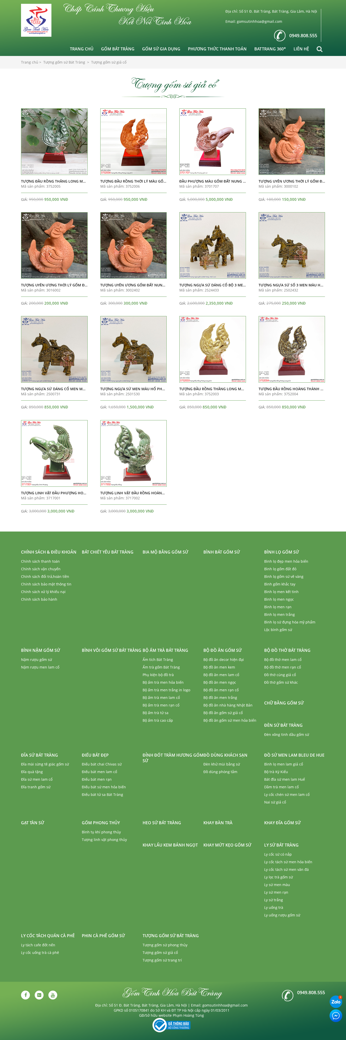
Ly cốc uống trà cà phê (40, 952)
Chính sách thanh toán (40, 561)
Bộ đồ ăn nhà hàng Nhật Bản (228, 705)
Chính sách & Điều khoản (48, 552)
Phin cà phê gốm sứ (103, 935)
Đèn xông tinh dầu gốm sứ (286, 734)
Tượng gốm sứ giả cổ (160, 952)
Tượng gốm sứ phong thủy (165, 945)
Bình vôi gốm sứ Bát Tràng (111, 650)
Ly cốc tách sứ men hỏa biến (288, 861)
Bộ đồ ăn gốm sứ (222, 650)
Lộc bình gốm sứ (278, 629)
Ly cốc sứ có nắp (278, 854)
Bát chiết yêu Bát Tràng (107, 552)
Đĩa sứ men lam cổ (36, 779)
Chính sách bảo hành (39, 599)
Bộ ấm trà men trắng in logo (166, 690)
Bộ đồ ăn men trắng (220, 697)
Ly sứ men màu (277, 884)
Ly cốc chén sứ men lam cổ (287, 794)
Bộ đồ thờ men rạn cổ (282, 667)
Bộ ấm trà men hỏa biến (163, 682)
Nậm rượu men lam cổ (40, 667)
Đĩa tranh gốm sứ (35, 786)
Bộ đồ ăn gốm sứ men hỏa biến (229, 720)
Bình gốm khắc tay (279, 584)
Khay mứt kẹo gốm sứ (227, 845)
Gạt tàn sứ (32, 823)
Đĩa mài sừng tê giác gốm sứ (45, 764)
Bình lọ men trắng (279, 614)
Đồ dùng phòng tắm (220, 771)
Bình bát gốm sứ (221, 552)
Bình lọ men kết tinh (281, 591)
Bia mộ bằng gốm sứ (165, 552)
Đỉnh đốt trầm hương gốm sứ (173, 758)
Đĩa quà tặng (32, 771)
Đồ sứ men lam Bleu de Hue (294, 755)
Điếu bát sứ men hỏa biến (104, 786)
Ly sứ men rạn (276, 892)
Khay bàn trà (218, 823)
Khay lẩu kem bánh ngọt (170, 845)
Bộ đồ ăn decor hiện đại (223, 659)
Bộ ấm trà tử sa (155, 712)
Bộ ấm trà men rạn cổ (161, 705)
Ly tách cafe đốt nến (38, 945)
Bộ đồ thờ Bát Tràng (287, 650)
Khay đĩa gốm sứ (282, 823)
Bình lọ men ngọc (279, 599)
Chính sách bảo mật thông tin (46, 584)
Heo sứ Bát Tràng (162, 823)
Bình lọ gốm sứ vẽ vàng (283, 576)
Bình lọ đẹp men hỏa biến (286, 561)
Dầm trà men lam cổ (281, 786)
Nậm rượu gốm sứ (36, 659)
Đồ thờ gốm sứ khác (281, 682)
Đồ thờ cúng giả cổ (280, 674)
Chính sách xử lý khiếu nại (43, 591)
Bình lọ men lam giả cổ (283, 764)
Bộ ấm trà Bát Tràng (165, 650)
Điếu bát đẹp (95, 755)
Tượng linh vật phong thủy (104, 839)
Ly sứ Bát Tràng (281, 845)
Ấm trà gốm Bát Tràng (161, 667)
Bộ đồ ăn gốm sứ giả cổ (223, 712)
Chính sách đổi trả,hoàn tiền (45, 576)
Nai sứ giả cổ (275, 802)
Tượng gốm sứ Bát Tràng (171, 935)
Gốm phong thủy (101, 823)
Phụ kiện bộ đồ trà (158, 674)
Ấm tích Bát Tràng (158, 659)
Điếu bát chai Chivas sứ (102, 764)
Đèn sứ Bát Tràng (283, 725)
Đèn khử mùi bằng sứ (221, 764)
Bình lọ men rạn (278, 606)
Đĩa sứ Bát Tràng (39, 755)
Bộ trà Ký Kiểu (276, 771)
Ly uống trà (273, 907)
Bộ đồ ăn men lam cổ (221, 674)
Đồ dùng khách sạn (225, 755)
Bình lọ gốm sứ (281, 552)
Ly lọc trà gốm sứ (278, 877)
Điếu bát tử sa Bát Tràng (102, 794)
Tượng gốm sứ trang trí (162, 960)
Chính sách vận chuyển (41, 568)
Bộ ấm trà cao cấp (158, 720)
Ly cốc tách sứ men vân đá (286, 869)
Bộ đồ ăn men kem (219, 667)
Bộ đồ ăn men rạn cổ (221, 690)
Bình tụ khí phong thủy (101, 832)
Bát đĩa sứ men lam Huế (284, 779)
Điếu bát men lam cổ (99, 771)
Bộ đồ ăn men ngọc (219, 682)
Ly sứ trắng (273, 899)
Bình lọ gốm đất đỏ (280, 568)
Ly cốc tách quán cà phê (48, 935)
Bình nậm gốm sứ (40, 650)
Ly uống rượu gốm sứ (282, 915)
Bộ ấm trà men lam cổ (161, 697)
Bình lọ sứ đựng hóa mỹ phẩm (289, 622)
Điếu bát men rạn (97, 779)
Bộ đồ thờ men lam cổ (282, 659)
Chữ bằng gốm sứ (284, 703)
